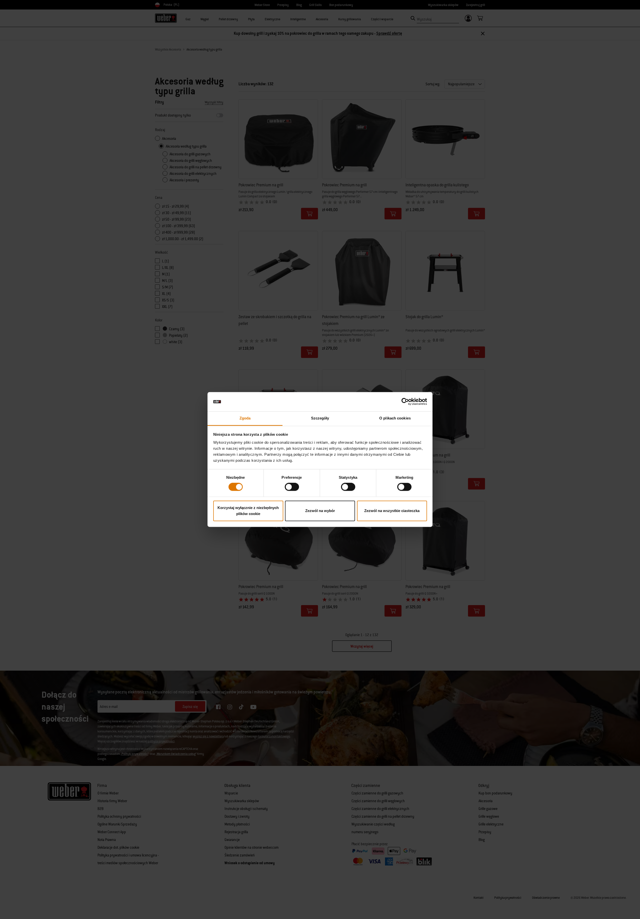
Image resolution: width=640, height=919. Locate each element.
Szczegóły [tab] (320, 418)
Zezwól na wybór (320, 511)
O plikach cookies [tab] (395, 418)
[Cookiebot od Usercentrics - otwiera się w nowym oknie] (405, 401)
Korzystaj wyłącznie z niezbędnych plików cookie (248, 511)
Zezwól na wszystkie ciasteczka (392, 511)
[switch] (292, 487)
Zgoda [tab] (245, 418)
